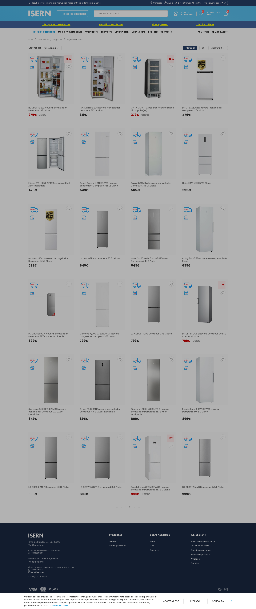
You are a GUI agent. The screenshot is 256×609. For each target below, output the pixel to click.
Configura (218, 601)
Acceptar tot (171, 601)
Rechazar (195, 601)
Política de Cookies (59, 605)
